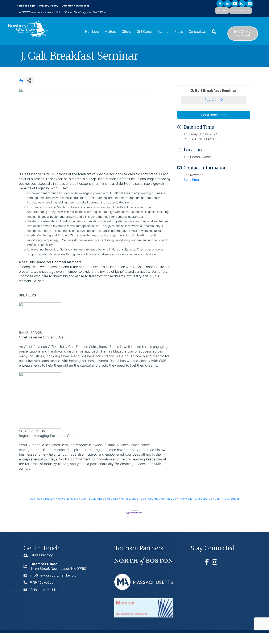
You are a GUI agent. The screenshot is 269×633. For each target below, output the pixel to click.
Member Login (26, 5)
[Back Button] (21, 81)
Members (92, 32)
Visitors (110, 32)
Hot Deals (111, 498)
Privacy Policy (48, 5)
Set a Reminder (213, 115)
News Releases (68, 498)
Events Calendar (91, 498)
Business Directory (42, 498)
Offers (126, 32)
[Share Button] (29, 80)
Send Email (192, 180)
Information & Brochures (195, 498)
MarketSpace (129, 498)
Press (178, 32)
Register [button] (211, 100)
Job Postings (149, 498)
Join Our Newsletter (75, 5)
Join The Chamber (227, 498)
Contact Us (197, 32)
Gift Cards (144, 32)
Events (163, 32)
